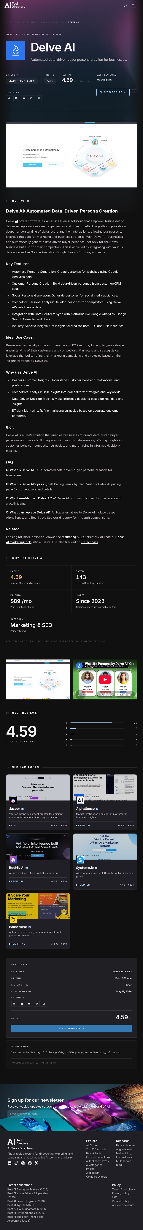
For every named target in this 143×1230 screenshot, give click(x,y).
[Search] (125, 6)
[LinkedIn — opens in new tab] (16, 98)
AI (16, 221)
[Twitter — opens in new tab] (9, 98)
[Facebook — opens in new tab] (31, 98)
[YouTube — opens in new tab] (24, 98)
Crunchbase (89, 542)
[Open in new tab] (134, 92)
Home (9, 22)
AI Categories (26, 22)
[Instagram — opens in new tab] (39, 98)
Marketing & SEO (52, 22)
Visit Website (111, 92)
